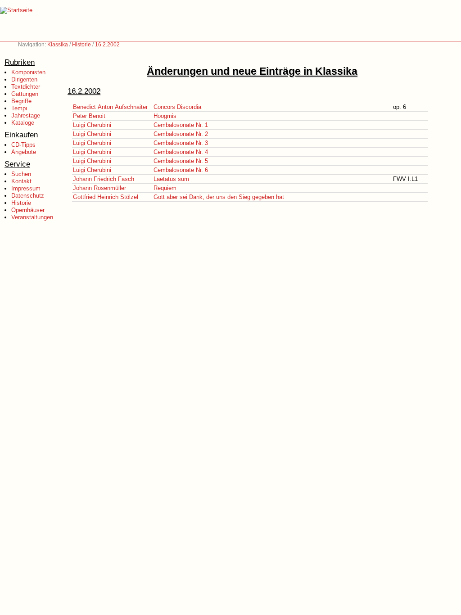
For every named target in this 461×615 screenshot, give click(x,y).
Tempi (19, 108)
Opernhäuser (28, 210)
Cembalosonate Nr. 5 (181, 161)
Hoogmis (165, 116)
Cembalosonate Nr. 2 (181, 134)
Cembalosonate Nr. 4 (181, 152)
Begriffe (21, 101)
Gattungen (24, 93)
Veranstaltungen (32, 217)
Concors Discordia (177, 107)
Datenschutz (27, 195)
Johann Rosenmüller (99, 188)
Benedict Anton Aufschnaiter (110, 107)
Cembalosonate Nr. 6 (181, 170)
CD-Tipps (23, 144)
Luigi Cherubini (92, 125)
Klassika (57, 44)
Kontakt (21, 181)
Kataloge (22, 122)
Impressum (26, 188)
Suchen (21, 174)
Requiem (165, 188)
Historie (81, 44)
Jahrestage (25, 115)
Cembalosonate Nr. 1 (181, 125)
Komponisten (28, 72)
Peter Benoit (89, 116)
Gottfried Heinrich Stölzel (105, 197)
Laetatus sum (171, 179)
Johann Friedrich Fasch (103, 179)
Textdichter (25, 86)
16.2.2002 (107, 44)
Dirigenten (24, 79)
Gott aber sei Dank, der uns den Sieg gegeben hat (219, 197)
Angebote (23, 152)
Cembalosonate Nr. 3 (181, 143)
